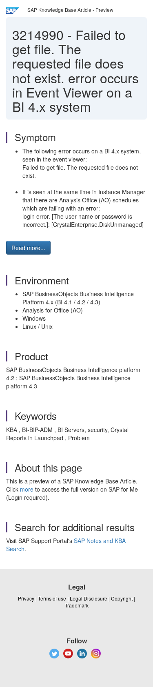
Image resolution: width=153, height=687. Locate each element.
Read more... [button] (28, 248)
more (26, 489)
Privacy (26, 598)
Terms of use (52, 598)
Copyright (122, 598)
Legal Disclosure (88, 598)
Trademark (77, 605)
